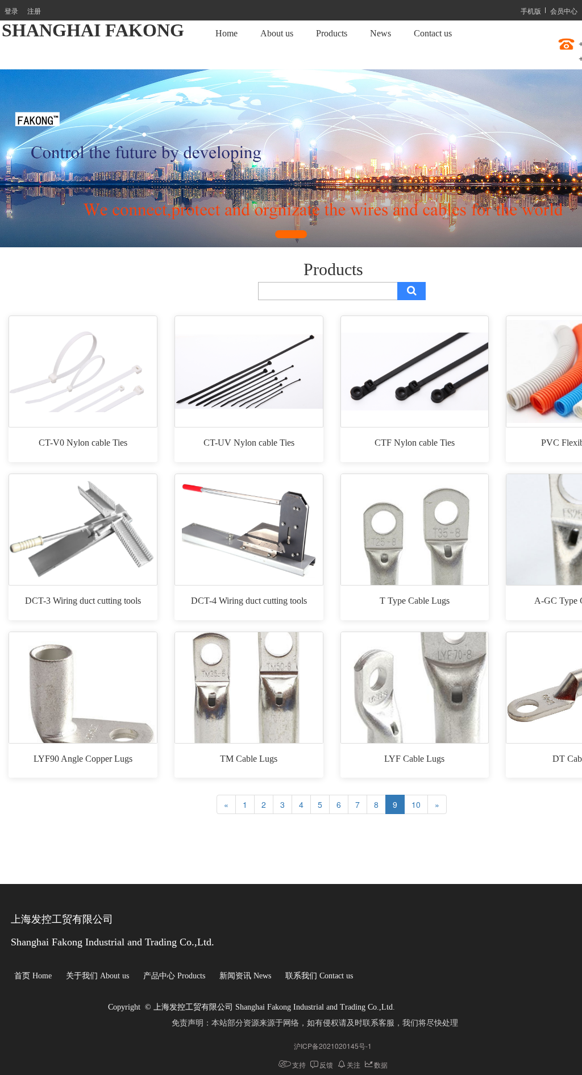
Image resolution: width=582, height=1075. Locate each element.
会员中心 (563, 10)
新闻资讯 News (245, 976)
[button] (291, 234)
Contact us (433, 33)
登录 (11, 10)
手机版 (531, 10)
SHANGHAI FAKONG (93, 30)
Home (226, 33)
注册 (34, 10)
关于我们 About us (97, 976)
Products (331, 33)
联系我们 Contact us (319, 976)
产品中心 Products (174, 976)
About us (276, 33)
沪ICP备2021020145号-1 (333, 1046)
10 (416, 804)
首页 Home (33, 976)
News (380, 33)
